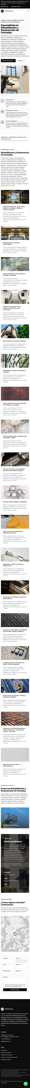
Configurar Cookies (6, 1059)
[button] (15, 934)
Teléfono (18, 964)
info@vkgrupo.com (6, 1041)
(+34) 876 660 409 (5, 1039)
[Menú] (28, 11)
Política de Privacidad (20, 984)
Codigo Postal (7, 970)
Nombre (5, 958)
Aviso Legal (4, 1050)
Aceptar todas (4, 6)
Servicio (18, 958)
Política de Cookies (6, 1052)
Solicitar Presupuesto (7, 60)
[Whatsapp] (25, 1084)
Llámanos (20, 60)
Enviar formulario (15, 989)
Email (5, 964)
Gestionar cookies (16, 6)
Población (18, 970)
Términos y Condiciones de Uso (13, 986)
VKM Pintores (8, 11)
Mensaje (5, 977)
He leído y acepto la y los (15, 985)
